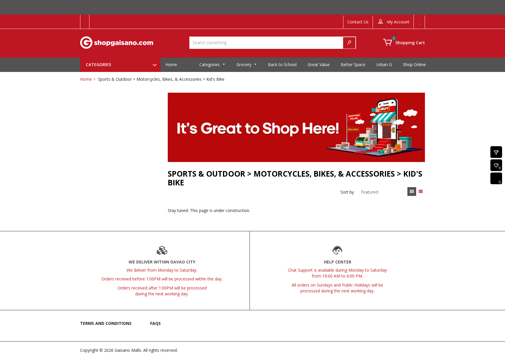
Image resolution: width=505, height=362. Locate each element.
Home (86, 79)
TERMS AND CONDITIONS (106, 323)
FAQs (155, 323)
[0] (496, 166)
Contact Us (358, 22)
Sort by (347, 192)
